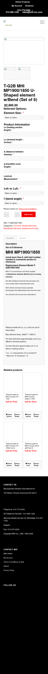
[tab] (10, 238)
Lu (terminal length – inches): (14, 141)
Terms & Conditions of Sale (14, 562)
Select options (9, 415)
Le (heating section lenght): (13, 128)
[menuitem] (22, 2)
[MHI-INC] (20, 23)
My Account (17, 5)
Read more (28, 464)
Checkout (29, 5)
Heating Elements (29, 225)
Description (10, 238)
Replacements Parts (30, 228)
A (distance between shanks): (14, 153)
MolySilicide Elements (12, 228)
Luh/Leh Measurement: (11, 177)
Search (6, 566)
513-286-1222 (12, 12)
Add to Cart (28, 214)
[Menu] (40, 22)
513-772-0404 (23, 10)
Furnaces (17, 225)
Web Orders (8, 553)
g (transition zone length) (12, 165)
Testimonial (22, 238)
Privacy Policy (9, 570)
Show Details (17, 415)
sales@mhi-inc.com (32, 12)
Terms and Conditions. (28, 208)
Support (7, 525)
